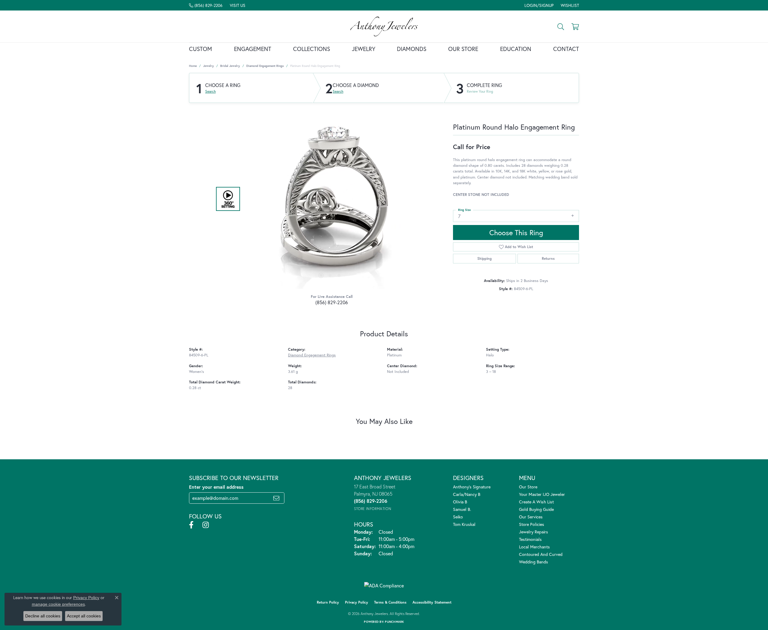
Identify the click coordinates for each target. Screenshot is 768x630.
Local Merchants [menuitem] (534, 547)
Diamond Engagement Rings (265, 66)
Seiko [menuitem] (458, 517)
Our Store (463, 48)
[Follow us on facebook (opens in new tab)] (191, 525)
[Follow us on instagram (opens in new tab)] (206, 525)
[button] (538, 5)
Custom (200, 48)
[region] (330, 199)
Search (210, 91)
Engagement (252, 48)
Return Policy (328, 602)
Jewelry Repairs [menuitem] (533, 532)
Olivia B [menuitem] (460, 502)
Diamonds (411, 48)
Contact (566, 48)
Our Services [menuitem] (531, 517)
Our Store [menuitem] (528, 487)
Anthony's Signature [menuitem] (471, 487)
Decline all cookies (42, 616)
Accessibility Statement (432, 602)
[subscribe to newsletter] (276, 498)
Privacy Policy (356, 602)
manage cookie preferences (58, 604)
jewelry (208, 66)
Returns (548, 258)
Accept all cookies (84, 616)
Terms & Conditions (390, 602)
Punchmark (394, 622)
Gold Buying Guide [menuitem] (536, 509)
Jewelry (363, 48)
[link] (206, 5)
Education (515, 48)
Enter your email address (216, 487)
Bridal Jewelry (230, 66)
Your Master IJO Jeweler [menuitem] (542, 494)
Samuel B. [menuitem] (462, 509)
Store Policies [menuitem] (531, 524)
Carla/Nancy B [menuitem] (466, 494)
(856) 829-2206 (331, 302)
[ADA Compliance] (384, 585)
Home (193, 66)
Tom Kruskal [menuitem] (464, 524)
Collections (311, 48)
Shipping (484, 258)
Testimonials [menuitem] (530, 539)
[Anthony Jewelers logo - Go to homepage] (384, 26)
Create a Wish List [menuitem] (536, 502)
